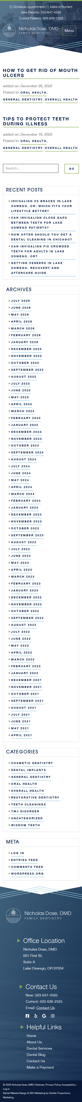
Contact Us (45, 1008)
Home (31, 1036)
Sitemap (39, 1084)
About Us (34, 1042)
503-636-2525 (53, 18)
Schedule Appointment (29, 7)
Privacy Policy (53, 1084)
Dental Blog (36, 1055)
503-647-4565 (51, 12)
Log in (6, 1089)
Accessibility (68, 1084)
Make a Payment (61, 7)
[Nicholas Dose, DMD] (32, 30)
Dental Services (39, 1048)
